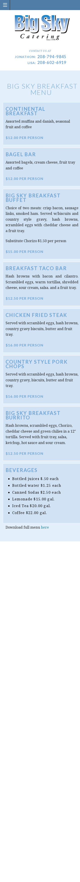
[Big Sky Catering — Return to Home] (40, 27)
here (45, 527)
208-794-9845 (51, 56)
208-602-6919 (51, 62)
